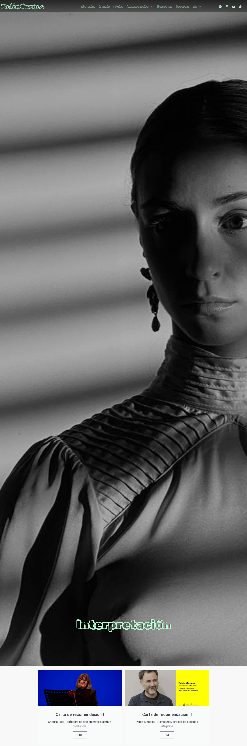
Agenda (104, 6)
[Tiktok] (240, 7)
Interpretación (137, 6)
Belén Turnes (23, 6)
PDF (79, 735)
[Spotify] (220, 7)
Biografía (88, 6)
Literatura (164, 6)
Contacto (182, 6)
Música (118, 6)
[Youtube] (234, 7)
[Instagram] (227, 7)
